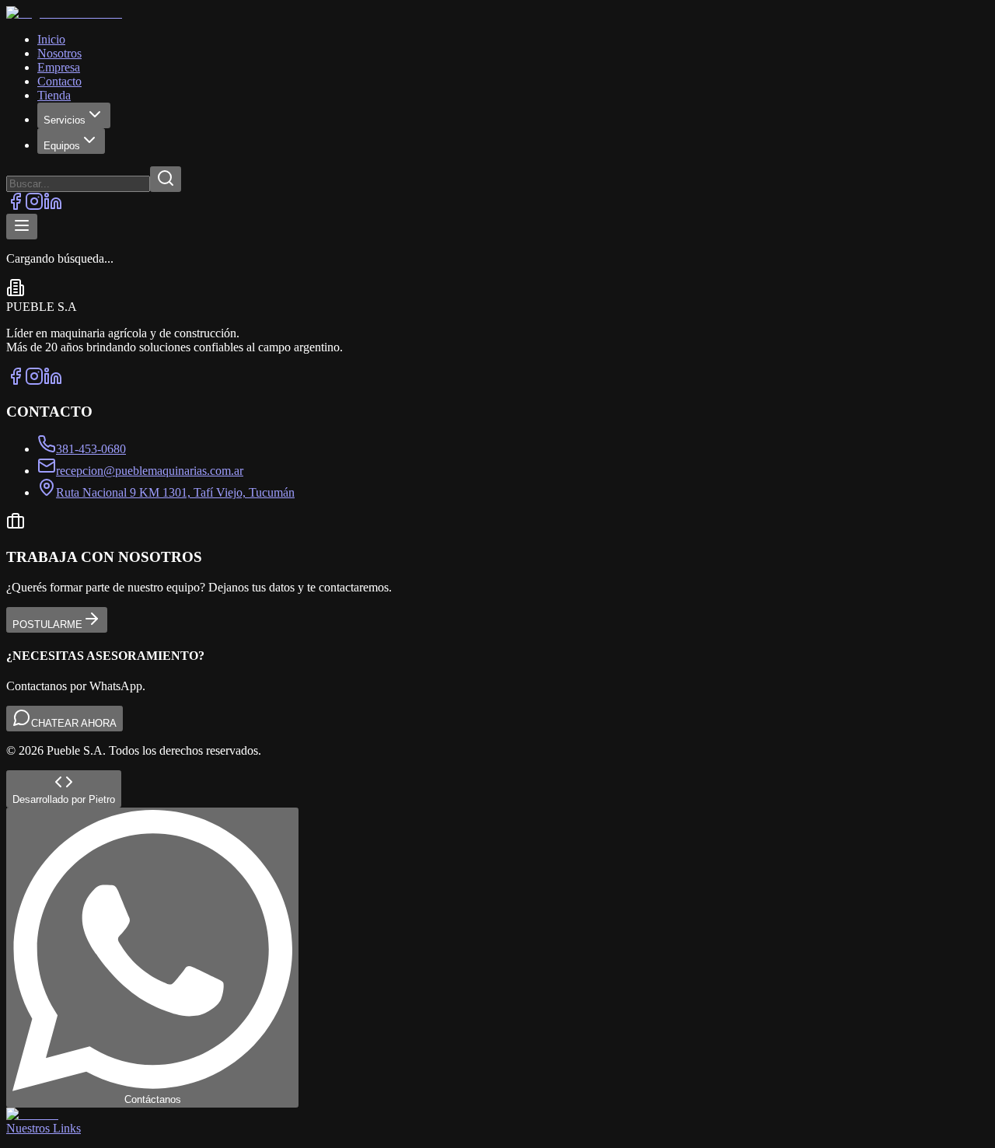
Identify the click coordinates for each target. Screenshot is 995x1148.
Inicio (51, 39)
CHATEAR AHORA (74, 723)
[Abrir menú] (21, 226)
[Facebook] (15, 206)
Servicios (65, 120)
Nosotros (59, 53)
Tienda (54, 95)
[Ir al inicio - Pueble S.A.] (497, 13)
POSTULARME (47, 624)
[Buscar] (165, 179)
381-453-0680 (91, 448)
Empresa (58, 67)
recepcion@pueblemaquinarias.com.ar (149, 470)
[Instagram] (34, 206)
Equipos (62, 146)
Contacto (59, 81)
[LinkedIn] (53, 206)
